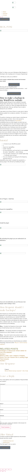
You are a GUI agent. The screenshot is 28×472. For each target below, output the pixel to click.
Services (5, 13)
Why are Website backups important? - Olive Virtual (16, 370)
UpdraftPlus (18, 120)
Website (2, 415)
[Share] (7, 469)
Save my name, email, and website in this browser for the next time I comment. (13, 423)
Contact (5, 15)
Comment (3, 384)
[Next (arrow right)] (4, 471)
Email (1, 409)
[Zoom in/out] (1, 469)
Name (2, 403)
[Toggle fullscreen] (4, 469)
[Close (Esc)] (10, 469)
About (4, 11)
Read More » (3, 354)
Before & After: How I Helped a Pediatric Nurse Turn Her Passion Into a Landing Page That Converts (14, 357)
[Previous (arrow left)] (1, 471)
